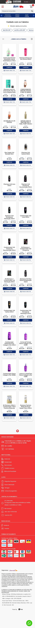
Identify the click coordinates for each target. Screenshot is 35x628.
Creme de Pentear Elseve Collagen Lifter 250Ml (25, 343)
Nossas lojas (8, 462)
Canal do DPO (8, 515)
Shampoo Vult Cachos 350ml (25, 153)
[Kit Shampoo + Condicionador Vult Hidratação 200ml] (9, 269)
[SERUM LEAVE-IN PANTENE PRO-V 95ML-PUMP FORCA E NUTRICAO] (25, 111)
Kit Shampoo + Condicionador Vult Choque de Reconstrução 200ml (26, 249)
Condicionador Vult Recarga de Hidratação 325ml (25, 312)
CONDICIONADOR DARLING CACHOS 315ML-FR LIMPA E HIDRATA (25, 91)
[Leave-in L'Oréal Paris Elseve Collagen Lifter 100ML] (25, 364)
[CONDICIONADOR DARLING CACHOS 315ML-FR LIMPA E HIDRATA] (25, 79)
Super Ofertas (27, 15)
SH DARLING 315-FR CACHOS (9, 121)
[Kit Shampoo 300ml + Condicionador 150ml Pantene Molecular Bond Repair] (9, 395)
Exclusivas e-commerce (7, 15)
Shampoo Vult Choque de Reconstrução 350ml (26, 185)
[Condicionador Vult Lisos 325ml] (25, 206)
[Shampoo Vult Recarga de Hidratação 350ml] (9, 206)
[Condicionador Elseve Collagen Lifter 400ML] (9, 364)
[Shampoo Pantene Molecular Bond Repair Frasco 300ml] (25, 395)
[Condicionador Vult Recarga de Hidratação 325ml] (25, 301)
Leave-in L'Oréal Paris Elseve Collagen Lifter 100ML (25, 375)
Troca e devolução (9, 484)
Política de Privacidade (10, 471)
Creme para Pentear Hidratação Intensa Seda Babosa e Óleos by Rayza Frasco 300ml (9, 60)
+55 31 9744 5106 (12, 511)
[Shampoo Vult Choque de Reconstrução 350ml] (25, 174)
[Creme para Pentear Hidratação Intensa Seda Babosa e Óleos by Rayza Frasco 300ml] (9, 48)
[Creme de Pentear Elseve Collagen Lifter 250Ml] (25, 332)
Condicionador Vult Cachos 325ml (9, 311)
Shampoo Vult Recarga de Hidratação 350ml (9, 217)
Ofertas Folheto (17, 15)
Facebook (6, 525)
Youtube (6, 528)
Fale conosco (8, 465)
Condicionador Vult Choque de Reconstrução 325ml (9, 249)
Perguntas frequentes (10, 481)
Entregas (7, 488)
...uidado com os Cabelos (18, 39)
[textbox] (17, 11)
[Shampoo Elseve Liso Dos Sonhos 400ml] (25, 48)
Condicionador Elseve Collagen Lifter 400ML (9, 374)
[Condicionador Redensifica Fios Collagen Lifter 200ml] (9, 332)
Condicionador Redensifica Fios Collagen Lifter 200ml (9, 343)
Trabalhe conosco (9, 468)
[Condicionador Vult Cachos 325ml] (9, 301)
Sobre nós (7, 459)
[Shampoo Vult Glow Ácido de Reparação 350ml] (25, 269)
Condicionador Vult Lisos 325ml (25, 216)
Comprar (9, 67)
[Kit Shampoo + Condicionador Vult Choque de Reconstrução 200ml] (25, 237)
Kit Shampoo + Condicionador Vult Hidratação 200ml (9, 280)
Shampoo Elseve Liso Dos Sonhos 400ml (25, 58)
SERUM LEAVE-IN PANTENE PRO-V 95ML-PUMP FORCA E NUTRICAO (25, 123)
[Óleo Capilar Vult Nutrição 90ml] (9, 146)
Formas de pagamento (11, 491)
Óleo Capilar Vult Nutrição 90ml (9, 153)
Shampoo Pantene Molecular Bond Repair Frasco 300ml (26, 406)
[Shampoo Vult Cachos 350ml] (25, 146)
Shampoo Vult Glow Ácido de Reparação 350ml (26, 280)
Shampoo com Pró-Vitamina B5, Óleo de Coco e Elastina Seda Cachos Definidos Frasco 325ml (9, 92)
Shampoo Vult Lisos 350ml (9, 184)
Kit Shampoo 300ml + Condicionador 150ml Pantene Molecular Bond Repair (9, 407)
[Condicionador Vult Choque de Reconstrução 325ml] (9, 237)
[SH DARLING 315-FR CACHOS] (9, 111)
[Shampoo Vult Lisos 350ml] (9, 174)
